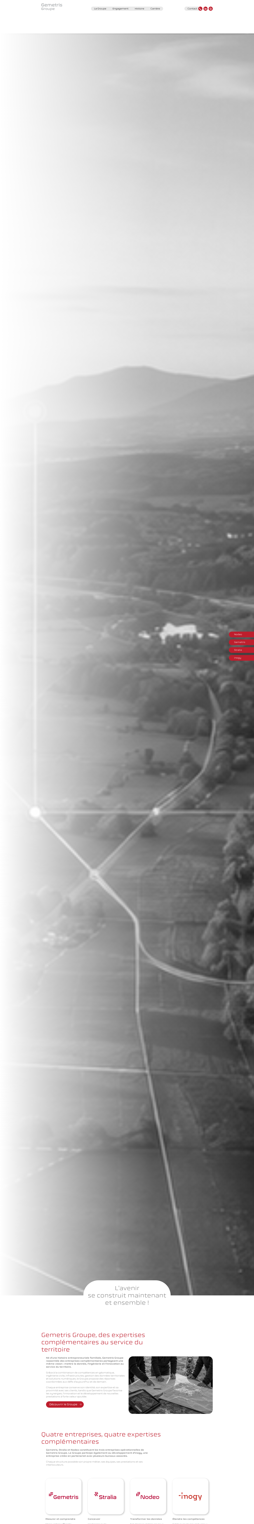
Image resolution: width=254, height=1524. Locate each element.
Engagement (120, 8)
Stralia (238, 650)
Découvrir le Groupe (63, 1404)
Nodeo (238, 634)
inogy (237, 657)
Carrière (155, 8)
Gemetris (239, 642)
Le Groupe (100, 8)
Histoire (139, 8)
